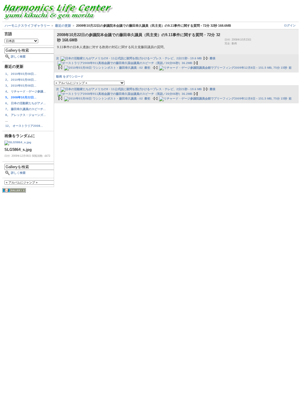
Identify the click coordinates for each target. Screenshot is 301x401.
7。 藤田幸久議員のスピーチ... (25, 109)
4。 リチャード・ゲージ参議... (25, 91)
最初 (147, 67)
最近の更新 (63, 25)
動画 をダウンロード (69, 76)
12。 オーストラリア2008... (24, 125)
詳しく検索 (18, 56)
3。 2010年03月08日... (20, 85)
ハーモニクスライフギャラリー (27, 25)
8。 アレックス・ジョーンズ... (25, 115)
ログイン (290, 25)
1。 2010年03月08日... (20, 73)
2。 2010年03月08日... (20, 79)
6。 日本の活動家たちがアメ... (25, 103)
